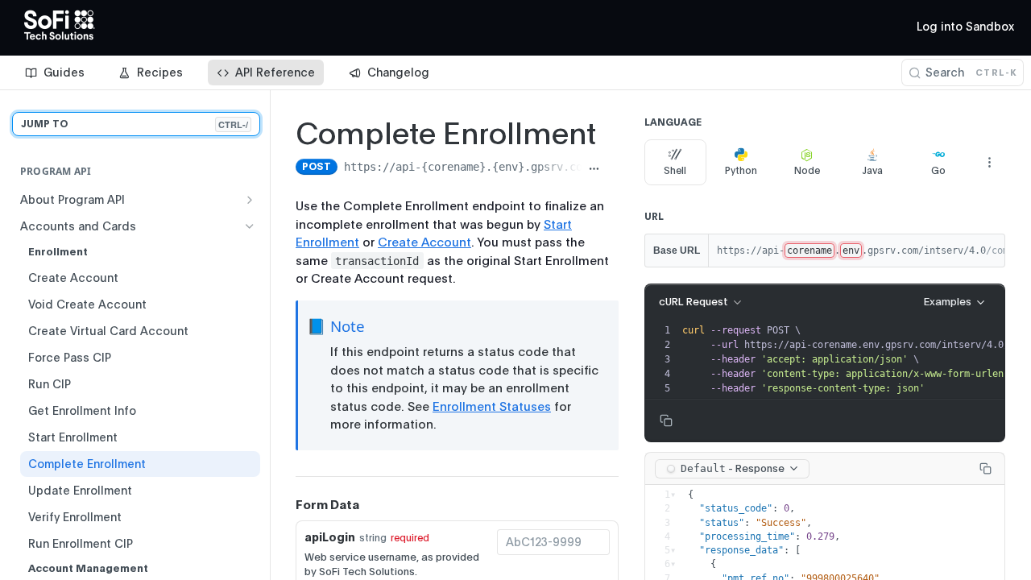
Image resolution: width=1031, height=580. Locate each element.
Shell (675, 170)
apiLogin (329, 537)
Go (938, 170)
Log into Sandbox (965, 26)
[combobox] (553, 542)
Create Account (424, 242)
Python (741, 170)
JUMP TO (134, 124)
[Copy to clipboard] (613, 168)
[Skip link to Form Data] (284, 505)
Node (807, 170)
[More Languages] (989, 162)
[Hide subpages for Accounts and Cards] (249, 226)
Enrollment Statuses (492, 407)
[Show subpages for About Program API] (249, 199)
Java (872, 170)
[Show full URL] (594, 168)
